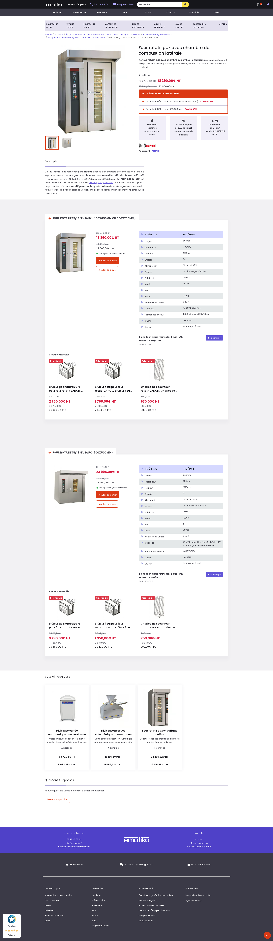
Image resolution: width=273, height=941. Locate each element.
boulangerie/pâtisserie (101, 182)
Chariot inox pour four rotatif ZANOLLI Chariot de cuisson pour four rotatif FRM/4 (158, 389)
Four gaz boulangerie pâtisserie (157, 34)
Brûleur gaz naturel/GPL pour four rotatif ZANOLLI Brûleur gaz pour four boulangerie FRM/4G (65, 389)
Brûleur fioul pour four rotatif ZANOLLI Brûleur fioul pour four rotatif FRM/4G (113, 389)
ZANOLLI (156, 151)
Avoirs (48, 905)
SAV (125, 12)
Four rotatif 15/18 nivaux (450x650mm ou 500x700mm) (172, 101)
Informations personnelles (58, 895)
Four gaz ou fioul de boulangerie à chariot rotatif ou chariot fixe (77, 37)
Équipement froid (52, 25)
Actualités (194, 12)
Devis (216, 12)
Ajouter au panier (108, 260)
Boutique (59, 34)
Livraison (56, 12)
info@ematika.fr (125, 4)
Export (148, 12)
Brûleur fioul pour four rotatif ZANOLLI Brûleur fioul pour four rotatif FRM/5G (113, 625)
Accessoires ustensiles (199, 25)
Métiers (223, 24)
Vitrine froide (70, 25)
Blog (94, 920)
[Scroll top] (267, 935)
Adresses (50, 910)
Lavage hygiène (179, 25)
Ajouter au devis (107, 269)
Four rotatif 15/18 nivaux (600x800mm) (164, 109)
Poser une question (57, 799)
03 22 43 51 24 (101, 4)
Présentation (79, 12)
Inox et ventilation (138, 25)
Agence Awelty (193, 900)
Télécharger (215, 338)
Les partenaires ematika (198, 895)
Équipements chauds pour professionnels (85, 34)
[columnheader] (160, 234)
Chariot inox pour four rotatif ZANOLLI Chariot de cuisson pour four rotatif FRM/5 (158, 625)
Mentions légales (148, 900)
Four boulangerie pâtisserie (127, 34)
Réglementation (100, 925)
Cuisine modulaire (159, 25)
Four (109, 34)
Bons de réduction (54, 915)
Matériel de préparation (111, 25)
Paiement (102, 12)
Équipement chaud (89, 25)
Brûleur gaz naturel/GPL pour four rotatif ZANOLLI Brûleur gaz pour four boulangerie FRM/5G (65, 625)
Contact (171, 12)
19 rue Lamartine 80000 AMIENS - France (199, 843)
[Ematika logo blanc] (136, 839)
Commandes (52, 900)
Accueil (48, 34)
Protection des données (151, 905)
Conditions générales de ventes (156, 895)
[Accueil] (54, 4)
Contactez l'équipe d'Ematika (74, 846)
